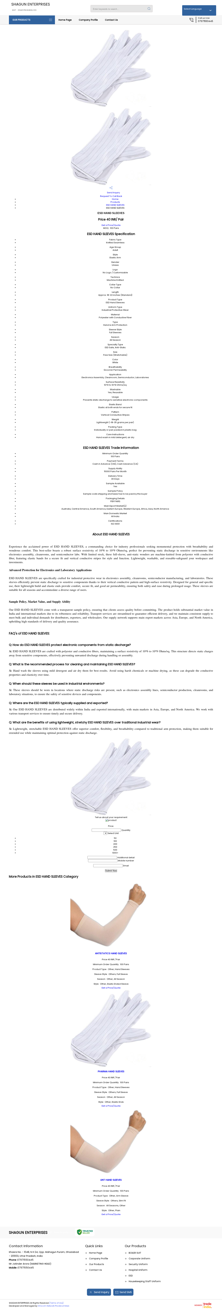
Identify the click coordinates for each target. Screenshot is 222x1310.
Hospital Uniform (138, 1270)
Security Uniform (138, 1264)
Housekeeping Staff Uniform (145, 1281)
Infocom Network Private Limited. (54, 1305)
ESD (131, 1275)
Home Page (65, 19)
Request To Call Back (111, 196)
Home (115, 199)
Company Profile (88, 19)
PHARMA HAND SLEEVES (111, 1071)
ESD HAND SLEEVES (115, 205)
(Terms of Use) (56, 1303)
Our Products (21, 20)
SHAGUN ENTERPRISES (30, 6)
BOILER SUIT (135, 1252)
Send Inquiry (113, 192)
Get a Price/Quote (111, 225)
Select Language (193, 8)
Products (115, 202)
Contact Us (111, 19)
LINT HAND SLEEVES (111, 1180)
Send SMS (126, 1292)
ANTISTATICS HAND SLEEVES (111, 953)
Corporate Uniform (139, 1258)
